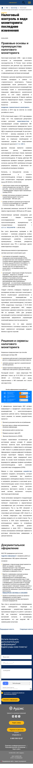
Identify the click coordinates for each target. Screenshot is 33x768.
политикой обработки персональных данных (14, 693)
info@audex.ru (16, 735)
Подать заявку (16, 723)
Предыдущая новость (7, 629)
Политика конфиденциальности (15, 745)
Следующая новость (26, 629)
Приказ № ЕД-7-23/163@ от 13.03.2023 (15, 592)
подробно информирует (8, 556)
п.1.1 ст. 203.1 (20, 144)
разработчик (28, 471)
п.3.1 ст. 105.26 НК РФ (8, 227)
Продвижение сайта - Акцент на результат (14, 761)
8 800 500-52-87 (13, 2)
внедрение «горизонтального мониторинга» (15, 107)
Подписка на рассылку (16, 730)
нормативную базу (23, 121)
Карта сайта (16, 749)
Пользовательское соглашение (15, 747)
